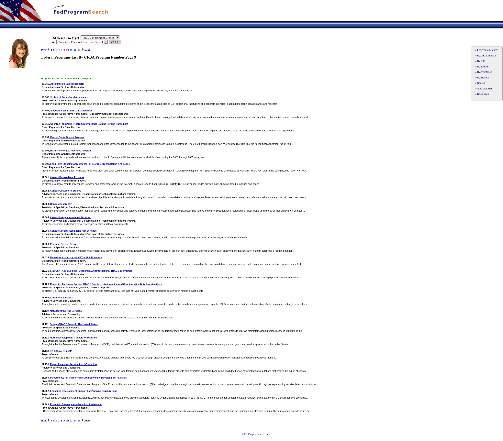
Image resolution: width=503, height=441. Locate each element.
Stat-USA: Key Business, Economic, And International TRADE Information (91, 271)
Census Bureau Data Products (67, 177)
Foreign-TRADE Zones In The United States (74, 324)
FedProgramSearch (487, 50)
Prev (44, 50)
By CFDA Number (486, 55)
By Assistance (484, 72)
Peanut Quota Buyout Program (67, 137)
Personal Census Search (64, 244)
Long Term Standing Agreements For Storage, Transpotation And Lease (90, 164)
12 (75, 50)
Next (87, 50)
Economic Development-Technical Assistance (76, 404)
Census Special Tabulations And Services (73, 230)
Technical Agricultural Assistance (69, 97)
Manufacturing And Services (66, 311)
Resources (483, 94)
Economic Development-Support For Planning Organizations (83, 391)
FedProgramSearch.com (256, 434)
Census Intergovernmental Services (70, 217)
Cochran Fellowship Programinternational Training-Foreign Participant (89, 124)
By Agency (482, 66)
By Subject (483, 77)
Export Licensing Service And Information (73, 364)
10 (67, 50)
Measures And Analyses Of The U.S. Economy (76, 257)
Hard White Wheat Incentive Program (71, 150)
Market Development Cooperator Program (73, 337)
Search (481, 83)
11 (71, 50)
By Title (481, 61)
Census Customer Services (65, 190)
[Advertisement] (71, 30)
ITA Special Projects (61, 351)
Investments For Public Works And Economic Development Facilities (88, 377)
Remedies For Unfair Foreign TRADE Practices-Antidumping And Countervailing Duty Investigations (106, 284)
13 (79, 50)
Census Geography (61, 204)
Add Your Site (484, 88)
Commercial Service (61, 297)
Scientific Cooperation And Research (71, 110)
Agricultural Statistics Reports (67, 84)
